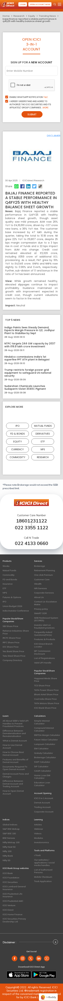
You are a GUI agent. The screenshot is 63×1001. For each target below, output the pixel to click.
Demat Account (42, 802)
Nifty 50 (6, 860)
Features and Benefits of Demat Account (15, 761)
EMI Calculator (41, 748)
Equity (31, 16)
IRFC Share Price (11, 642)
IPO (18, 426)
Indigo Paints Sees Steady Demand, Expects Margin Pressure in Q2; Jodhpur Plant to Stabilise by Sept (29, 330)
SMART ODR (40, 613)
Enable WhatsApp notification (28, 97)
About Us (39, 597)
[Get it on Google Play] (44, 974)
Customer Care (42, 579)
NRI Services (40, 588)
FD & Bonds (17, 433)
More (45, 107)
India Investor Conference (16, 610)
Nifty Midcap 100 (11, 842)
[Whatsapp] (16, 186)
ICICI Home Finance (12, 914)
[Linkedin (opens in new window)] (38, 958)
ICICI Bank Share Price (45, 708)
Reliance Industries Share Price (16, 632)
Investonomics (41, 842)
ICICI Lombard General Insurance (14, 888)
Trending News (47, 16)
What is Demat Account (15, 740)
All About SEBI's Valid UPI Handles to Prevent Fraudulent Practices (16, 723)
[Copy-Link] (40, 186)
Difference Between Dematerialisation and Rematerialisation (14, 733)
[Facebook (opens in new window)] (14, 958)
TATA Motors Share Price (46, 703)
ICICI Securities (10, 882)
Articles (38, 824)
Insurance (8, 583)
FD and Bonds (10, 579)
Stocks (6, 566)
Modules (38, 838)
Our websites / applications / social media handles (44, 862)
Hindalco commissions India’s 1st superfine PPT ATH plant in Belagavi (26, 358)
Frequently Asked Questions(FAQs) (43, 633)
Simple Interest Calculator (42, 722)
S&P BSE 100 (9, 833)
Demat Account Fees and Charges (16, 775)
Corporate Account (43, 811)
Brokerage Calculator (45, 757)
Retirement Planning (44, 570)
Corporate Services (44, 592)
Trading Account (42, 807)
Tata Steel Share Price (14, 656)
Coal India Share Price (45, 699)
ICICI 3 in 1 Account (43, 798)
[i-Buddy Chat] (48, 995)
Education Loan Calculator (42, 784)
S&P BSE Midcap (11, 829)
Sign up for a (31, 62)
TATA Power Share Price (46, 690)
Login (23, 4)
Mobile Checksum (43, 877)
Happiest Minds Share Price (45, 679)
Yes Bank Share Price (13, 651)
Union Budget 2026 (12, 606)
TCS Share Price (42, 685)
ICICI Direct (8, 910)
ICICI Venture (9, 905)
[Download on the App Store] (19, 974)
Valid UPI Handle (42, 662)
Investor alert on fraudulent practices (44, 626)
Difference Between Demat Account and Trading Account (13, 784)
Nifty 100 (7, 851)
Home (6, 16)
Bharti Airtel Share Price (46, 694)
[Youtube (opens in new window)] (47, 958)
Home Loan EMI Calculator (42, 776)
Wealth (37, 583)
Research (18, 16)
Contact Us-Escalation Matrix (45, 603)
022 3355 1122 (31, 527)
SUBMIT (32, 114)
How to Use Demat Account (12, 746)
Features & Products (44, 639)
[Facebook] (22, 186)
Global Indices (10, 824)
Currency (17, 449)
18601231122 (31, 520)
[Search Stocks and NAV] (55, 4)
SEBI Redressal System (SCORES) (46, 619)
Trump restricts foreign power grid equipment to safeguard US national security (27, 372)
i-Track (37, 855)
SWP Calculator (42, 762)
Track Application (43, 881)
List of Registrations (44, 658)
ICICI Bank (8, 873)
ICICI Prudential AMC (13, 901)
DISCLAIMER (53, 135)
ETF (43, 441)
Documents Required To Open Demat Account (15, 768)
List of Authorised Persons (43, 871)
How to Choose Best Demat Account (13, 753)
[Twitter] (34, 186)
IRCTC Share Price (12, 638)
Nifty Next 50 (9, 847)
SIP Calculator (41, 766)
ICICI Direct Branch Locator (43, 645)
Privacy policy (41, 609)
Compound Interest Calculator (44, 729)
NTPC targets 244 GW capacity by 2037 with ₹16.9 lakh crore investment (29, 345)
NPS (43, 449)
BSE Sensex (9, 838)
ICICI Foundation (11, 877)
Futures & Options (12, 597)
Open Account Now (40, 4)
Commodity (17, 457)
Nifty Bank (8, 855)
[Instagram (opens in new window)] (22, 958)
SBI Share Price (10, 626)
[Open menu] (59, 4)
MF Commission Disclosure (42, 652)
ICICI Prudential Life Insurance (12, 895)
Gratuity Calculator (43, 753)
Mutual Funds (43, 426)
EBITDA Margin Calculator (47, 735)
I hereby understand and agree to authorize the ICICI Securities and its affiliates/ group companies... (30, 104)
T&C (45, 97)
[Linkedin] (28, 186)
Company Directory (12, 660)
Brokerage (39, 566)
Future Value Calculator (46, 739)
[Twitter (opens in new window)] (30, 958)
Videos (37, 833)
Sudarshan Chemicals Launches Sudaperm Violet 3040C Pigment (25, 388)
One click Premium (43, 575)
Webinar (38, 829)
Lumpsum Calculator (44, 744)
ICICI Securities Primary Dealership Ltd (14, 920)
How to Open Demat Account (13, 792)
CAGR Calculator (42, 771)
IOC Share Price (11, 646)
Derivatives (43, 433)
